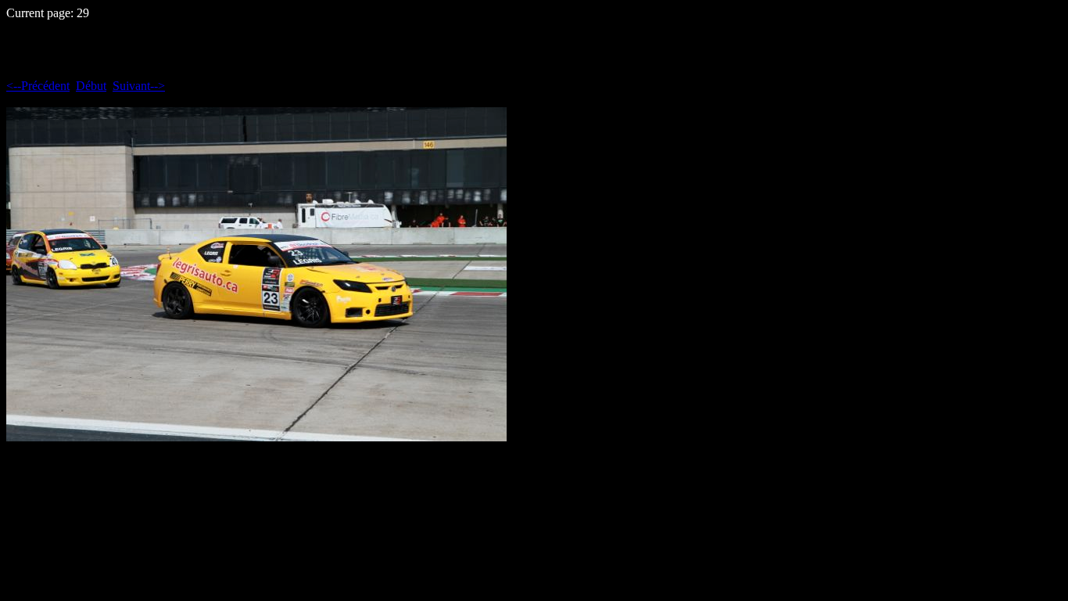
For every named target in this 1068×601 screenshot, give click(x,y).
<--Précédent (38, 85)
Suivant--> (139, 85)
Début (91, 85)
